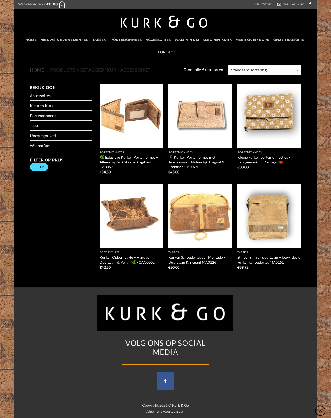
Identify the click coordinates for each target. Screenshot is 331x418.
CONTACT (166, 52)
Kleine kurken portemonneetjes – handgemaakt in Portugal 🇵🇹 (264, 159)
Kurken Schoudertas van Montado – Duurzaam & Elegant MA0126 (197, 259)
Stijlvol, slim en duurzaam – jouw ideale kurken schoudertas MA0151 (268, 259)
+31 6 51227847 (262, 4)
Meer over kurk (253, 40)
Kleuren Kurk (217, 40)
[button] (41, 4)
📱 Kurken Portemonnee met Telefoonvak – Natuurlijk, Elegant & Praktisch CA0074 (196, 162)
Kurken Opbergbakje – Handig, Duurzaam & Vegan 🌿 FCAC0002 (127, 259)
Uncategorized (43, 135)
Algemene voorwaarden (165, 411)
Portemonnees (126, 40)
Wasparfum (187, 40)
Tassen (99, 40)
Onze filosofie (288, 40)
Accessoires (158, 40)
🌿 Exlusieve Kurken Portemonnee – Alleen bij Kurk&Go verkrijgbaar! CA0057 (129, 162)
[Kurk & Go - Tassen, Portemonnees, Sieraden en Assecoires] (164, 21)
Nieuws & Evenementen (64, 40)
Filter (39, 167)
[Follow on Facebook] (310, 4)
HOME (31, 40)
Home (37, 70)
